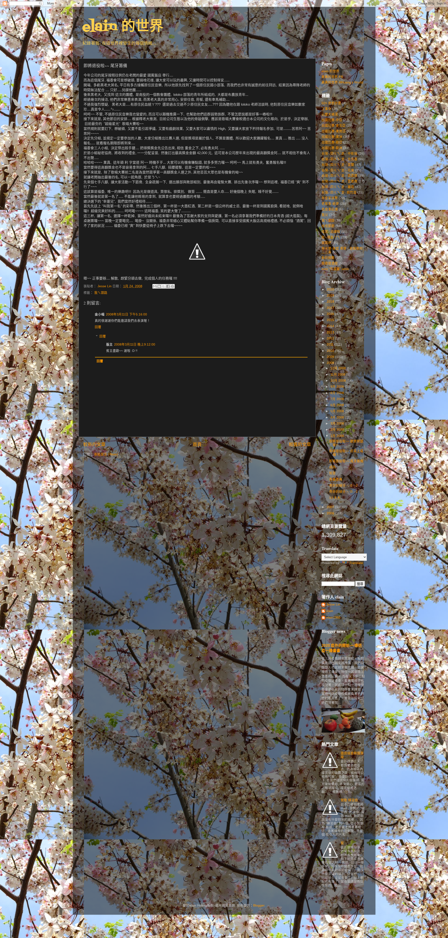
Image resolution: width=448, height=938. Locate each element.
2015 (331, 320)
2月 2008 (337, 429)
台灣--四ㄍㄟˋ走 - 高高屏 (339, 175)
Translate (356, 563)
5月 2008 (337, 411)
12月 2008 (338, 368)
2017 (331, 308)
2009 (331, 357)
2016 (331, 314)
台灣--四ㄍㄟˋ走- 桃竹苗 (339, 192)
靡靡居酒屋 (330, 263)
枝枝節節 (328, 226)
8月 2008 (337, 393)
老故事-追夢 (330, 203)
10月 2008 (338, 380)
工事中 (326, 109)
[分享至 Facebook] (168, 286)
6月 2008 (337, 405)
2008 (331, 363)
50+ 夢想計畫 (331, 103)
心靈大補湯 (330, 114)
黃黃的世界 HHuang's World (342, 82)
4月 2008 (337, 417)
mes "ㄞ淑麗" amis (335, 269)
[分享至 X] (163, 286)
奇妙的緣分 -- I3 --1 (343, 491)
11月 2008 (338, 374)
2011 (331, 344)
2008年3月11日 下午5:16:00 (126, 314)
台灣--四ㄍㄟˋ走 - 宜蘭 (338, 164)
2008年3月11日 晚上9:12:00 (134, 344)
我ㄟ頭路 (100, 292)
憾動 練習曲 (349, 800)
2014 (331, 326)
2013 (331, 332)
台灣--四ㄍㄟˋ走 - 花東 (338, 170)
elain (329, 611)
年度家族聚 (330, 198)
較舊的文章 (300, 444)
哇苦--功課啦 (331, 231)
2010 (331, 351)
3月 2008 (337, 423)
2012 (331, 338)
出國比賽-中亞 (332, 120)
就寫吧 (326, 243)
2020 (331, 289)
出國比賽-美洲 (332, 136)
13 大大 (334, 498)
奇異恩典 (335, 479)
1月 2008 (337, 436)
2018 (331, 301)
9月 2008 (337, 386)
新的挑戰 (328, 258)
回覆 (98, 327)
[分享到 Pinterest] (172, 286)
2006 (331, 513)
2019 (331, 295)
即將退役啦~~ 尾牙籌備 (346, 461)
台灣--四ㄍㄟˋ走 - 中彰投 (339, 153)
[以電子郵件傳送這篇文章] (154, 286)
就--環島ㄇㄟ (331, 237)
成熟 (332, 467)
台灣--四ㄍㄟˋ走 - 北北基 (339, 159)
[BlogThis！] (159, 286)
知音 (332, 473)
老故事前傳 (330, 209)
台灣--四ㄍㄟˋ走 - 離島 (338, 187)
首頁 (197, 444)
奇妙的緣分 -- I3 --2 (343, 485)
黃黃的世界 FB (332, 77)
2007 (331, 507)
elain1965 (333, 617)
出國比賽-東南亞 (334, 131)
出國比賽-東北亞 (334, 125)
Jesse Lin (333, 604)
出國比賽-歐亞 (332, 142)
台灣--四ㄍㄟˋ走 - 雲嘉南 (339, 181)
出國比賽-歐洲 (332, 148)
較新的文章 (94, 444)
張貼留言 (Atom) (106, 454)
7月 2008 (337, 399)
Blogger (258, 905)
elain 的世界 (122, 27)
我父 (325, 215)
